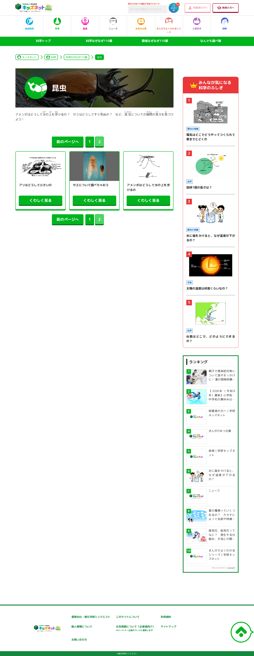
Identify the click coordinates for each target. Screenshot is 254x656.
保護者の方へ (200, 7)
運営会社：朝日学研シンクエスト (90, 617)
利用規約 (166, 617)
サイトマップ (168, 626)
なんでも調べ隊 (210, 41)
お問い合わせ (79, 639)
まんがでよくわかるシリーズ (169, 30)
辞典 (224, 28)
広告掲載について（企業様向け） (135, 628)
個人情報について (81, 626)
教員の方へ (228, 7)
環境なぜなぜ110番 (155, 41)
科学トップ (43, 41)
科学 (57, 28)
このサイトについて (127, 617)
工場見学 (196, 28)
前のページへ (68, 141)
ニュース (113, 28)
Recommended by (219, 567)
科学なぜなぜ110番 (99, 41)
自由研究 (29, 28)
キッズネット (29, 57)
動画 (85, 28)
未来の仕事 (141, 28)
